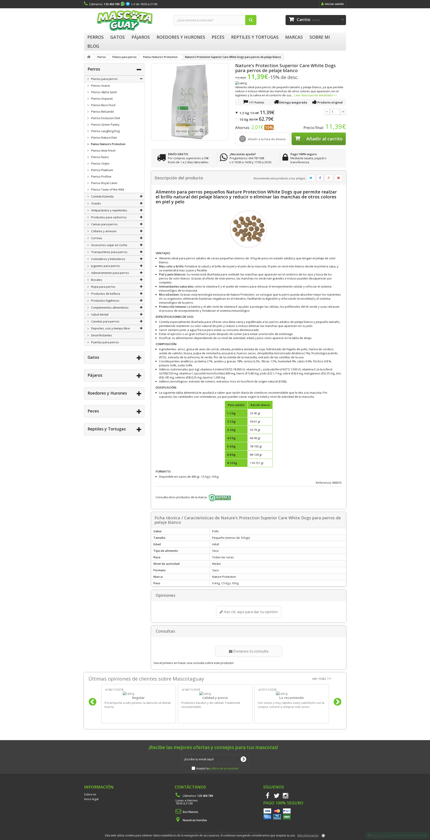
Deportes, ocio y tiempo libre (110, 328)
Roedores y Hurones (107, 393)
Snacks (95, 203)
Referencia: (323, 483)
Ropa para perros (102, 287)
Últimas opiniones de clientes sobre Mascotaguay (146, 678)
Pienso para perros (104, 79)
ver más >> (321, 678)
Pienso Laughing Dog (105, 131)
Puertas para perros (104, 342)
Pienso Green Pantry (105, 124)
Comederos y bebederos (107, 259)
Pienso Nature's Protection (107, 144)
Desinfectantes (101, 335)
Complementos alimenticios (109, 307)
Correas (96, 238)
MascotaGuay (125, 20)
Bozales (96, 280)
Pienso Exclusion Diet (105, 118)
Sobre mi (90, 794)
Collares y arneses (103, 231)
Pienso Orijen (100, 163)
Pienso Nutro (99, 157)
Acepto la (217, 768)
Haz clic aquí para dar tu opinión (250, 611)
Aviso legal (91, 799)
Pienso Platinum (101, 170)
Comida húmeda (102, 196)
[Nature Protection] (219, 497)
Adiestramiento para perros (109, 273)
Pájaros (95, 375)
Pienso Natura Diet (103, 137)
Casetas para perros (104, 321)
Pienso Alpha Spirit (103, 92)
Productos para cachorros (108, 217)
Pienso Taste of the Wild (107, 189)
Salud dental (99, 314)
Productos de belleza (105, 294)
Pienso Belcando (102, 112)
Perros (94, 69)
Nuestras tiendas (195, 820)
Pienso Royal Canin (103, 183)
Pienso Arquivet (101, 99)
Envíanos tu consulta (250, 651)
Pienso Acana (100, 86)
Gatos (93, 357)
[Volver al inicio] (88, 57)
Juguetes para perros (105, 266)
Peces (93, 411)
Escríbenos (190, 812)
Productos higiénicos (104, 301)
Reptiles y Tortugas (107, 429)
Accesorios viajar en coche (108, 245)
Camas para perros (104, 224)
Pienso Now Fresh (103, 150)
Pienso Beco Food (102, 105)
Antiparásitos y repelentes (108, 210)
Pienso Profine (100, 176)
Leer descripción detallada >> (315, 95)
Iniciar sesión (334, 4)
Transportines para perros (108, 252)
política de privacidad (223, 768)
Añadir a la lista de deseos (266, 139)
